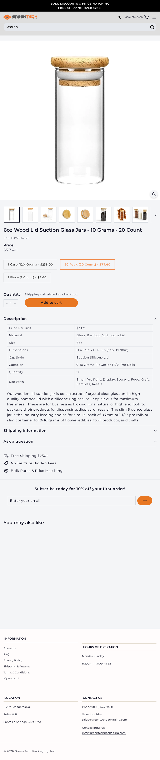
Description (15, 319)
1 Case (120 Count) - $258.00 (30, 264)
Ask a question (19, 441)
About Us (10, 648)
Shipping (32, 294)
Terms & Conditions (17, 672)
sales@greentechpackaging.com (104, 719)
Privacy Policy (13, 660)
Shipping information (25, 430)
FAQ (6, 654)
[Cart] (146, 17)
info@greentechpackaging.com (104, 732)
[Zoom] (154, 194)
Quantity (12, 294)
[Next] (153, 214)
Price (9, 245)
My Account (11, 678)
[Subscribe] (144, 500)
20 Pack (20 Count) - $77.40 (87, 264)
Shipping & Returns (17, 666)
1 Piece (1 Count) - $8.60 (27, 277)
